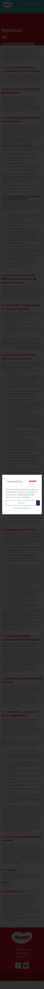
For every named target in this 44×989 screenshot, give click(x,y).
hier (10, 497)
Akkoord (21, 503)
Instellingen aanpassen (22, 508)
